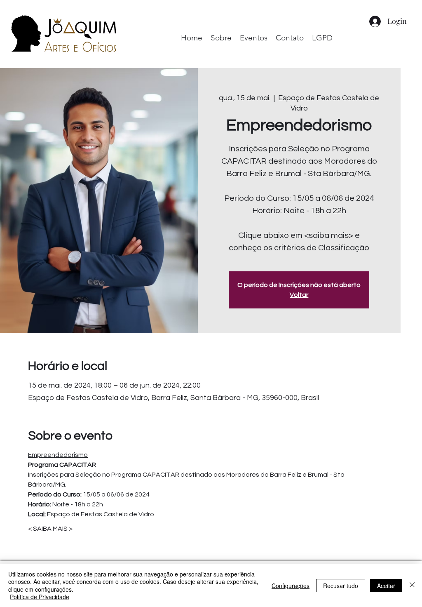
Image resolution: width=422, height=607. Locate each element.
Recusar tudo (340, 585)
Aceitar (386, 585)
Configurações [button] (290, 585)
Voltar (299, 295)
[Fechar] (412, 585)
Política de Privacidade (39, 597)
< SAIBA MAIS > (50, 528)
